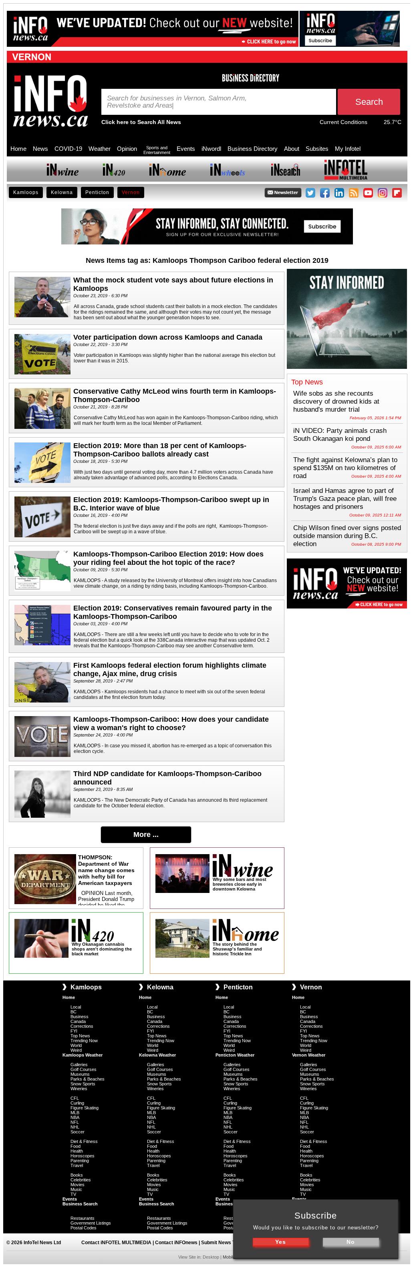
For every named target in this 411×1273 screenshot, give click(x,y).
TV (73, 1194)
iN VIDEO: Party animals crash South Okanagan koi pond (340, 434)
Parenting (80, 1160)
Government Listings (91, 1223)
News (40, 148)
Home (18, 148)
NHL (75, 1127)
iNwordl (211, 148)
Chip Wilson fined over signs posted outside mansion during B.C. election (347, 536)
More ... (146, 835)
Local (76, 1007)
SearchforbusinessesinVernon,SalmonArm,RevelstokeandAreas (177, 102)
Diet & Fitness (84, 1141)
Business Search (80, 1203)
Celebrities (81, 1179)
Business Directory (253, 148)
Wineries (79, 1088)
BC (74, 1011)
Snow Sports (83, 1083)
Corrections (82, 1026)
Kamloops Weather (82, 1055)
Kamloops (25, 192)
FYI (74, 1031)
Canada (78, 1021)
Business (80, 1016)
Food (76, 1146)
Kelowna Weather (157, 1055)
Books (77, 1175)
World (76, 1045)
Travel (77, 1165)
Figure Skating (85, 1107)
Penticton (97, 192)
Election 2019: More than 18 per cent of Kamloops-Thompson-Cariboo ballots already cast (159, 450)
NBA (75, 1117)
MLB (75, 1112)
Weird (76, 1050)
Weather (100, 148)
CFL (75, 1098)
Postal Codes (84, 1227)
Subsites (317, 148)
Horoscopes (83, 1155)
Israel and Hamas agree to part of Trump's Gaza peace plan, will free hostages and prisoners (345, 498)
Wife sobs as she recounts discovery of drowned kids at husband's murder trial (336, 401)
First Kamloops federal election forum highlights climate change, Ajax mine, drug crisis (169, 669)
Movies (78, 1184)
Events (186, 148)
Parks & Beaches (88, 1079)
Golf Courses (84, 1069)
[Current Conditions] (375, 124)
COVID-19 (68, 148)
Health (77, 1151)
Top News (80, 1035)
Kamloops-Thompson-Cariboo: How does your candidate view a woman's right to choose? (171, 723)
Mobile (229, 1257)
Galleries (79, 1064)
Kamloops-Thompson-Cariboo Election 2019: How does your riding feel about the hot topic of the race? (168, 558)
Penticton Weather (235, 1055)
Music (76, 1189)
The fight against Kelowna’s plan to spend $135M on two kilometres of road (345, 468)
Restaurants (83, 1218)
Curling (77, 1103)
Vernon (131, 192)
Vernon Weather (308, 1055)
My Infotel (348, 148)
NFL (75, 1122)
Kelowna (62, 192)
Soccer (78, 1131)
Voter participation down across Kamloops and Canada (167, 337)
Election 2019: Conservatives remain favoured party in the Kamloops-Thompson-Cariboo (172, 612)
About (291, 148)
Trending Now (84, 1040)
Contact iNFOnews (176, 1242)
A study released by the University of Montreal (153, 580)
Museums (80, 1074)
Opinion (127, 148)
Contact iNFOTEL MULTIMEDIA (116, 1242)
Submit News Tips (221, 1242)
